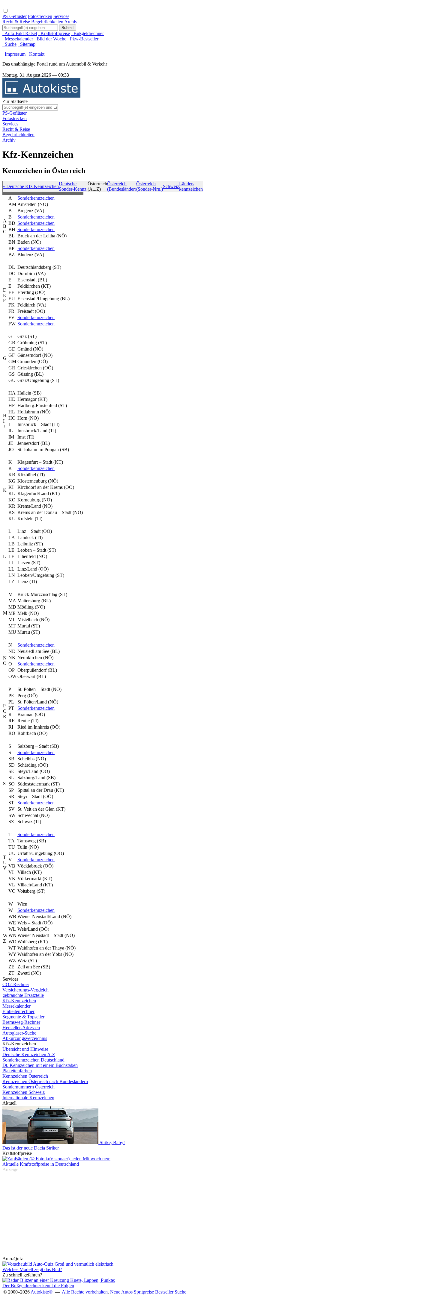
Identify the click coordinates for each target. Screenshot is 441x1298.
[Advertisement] (26, 92)
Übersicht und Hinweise (25, 1049)
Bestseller (164, 1291)
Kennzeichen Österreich (25, 1076)
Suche (180, 1291)
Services (61, 16)
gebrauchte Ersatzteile (23, 995)
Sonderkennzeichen (36, 198)
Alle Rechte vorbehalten (85, 1291)
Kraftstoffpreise (54, 33)
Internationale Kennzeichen (28, 1097)
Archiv (70, 21)
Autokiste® (41, 1291)
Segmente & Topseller (23, 1016)
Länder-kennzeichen (191, 186)
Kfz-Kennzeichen (19, 1000)
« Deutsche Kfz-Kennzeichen (31, 186)
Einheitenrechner (18, 1011)
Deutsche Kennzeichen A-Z (28, 1054)
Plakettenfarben (17, 1070)
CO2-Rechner (15, 984)
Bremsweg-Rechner (21, 1022)
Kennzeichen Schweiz (23, 1092)
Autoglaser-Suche (19, 1032)
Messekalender (16, 1006)
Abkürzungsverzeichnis (24, 1038)
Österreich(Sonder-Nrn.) (149, 186)
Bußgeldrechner (87, 33)
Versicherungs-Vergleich (25, 989)
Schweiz (171, 186)
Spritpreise (144, 1291)
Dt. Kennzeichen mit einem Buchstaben (40, 1065)
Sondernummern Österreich (28, 1086)
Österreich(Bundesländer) (121, 186)
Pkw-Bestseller (83, 38)
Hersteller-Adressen (21, 1027)
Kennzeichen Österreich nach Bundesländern (45, 1081)
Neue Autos (121, 1291)
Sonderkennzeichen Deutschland (33, 1059)
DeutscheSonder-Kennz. (73, 186)
